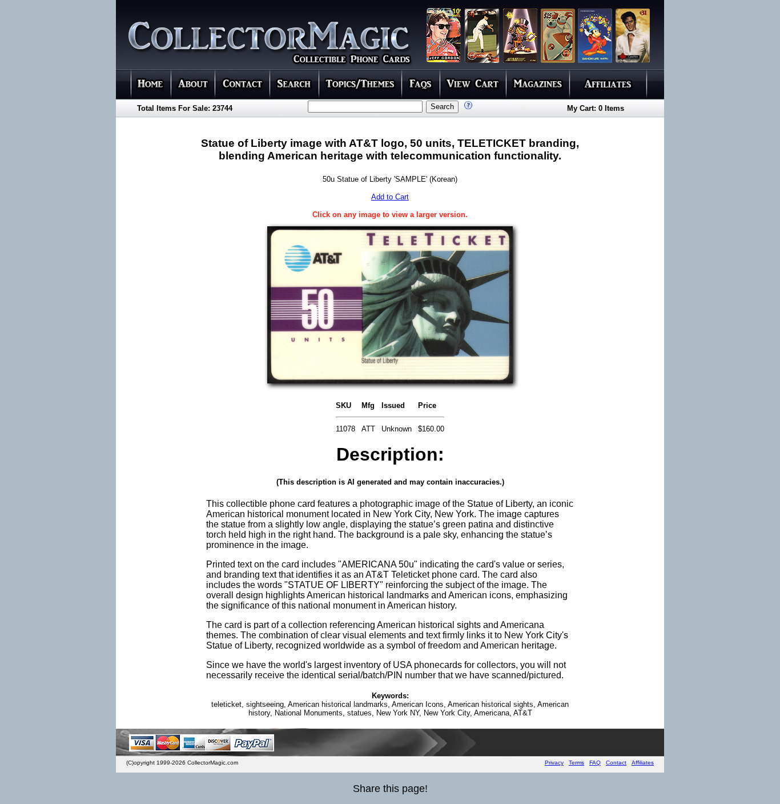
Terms (576, 762)
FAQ (595, 762)
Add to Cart (390, 197)
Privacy (554, 762)
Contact (616, 762)
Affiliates (643, 762)
